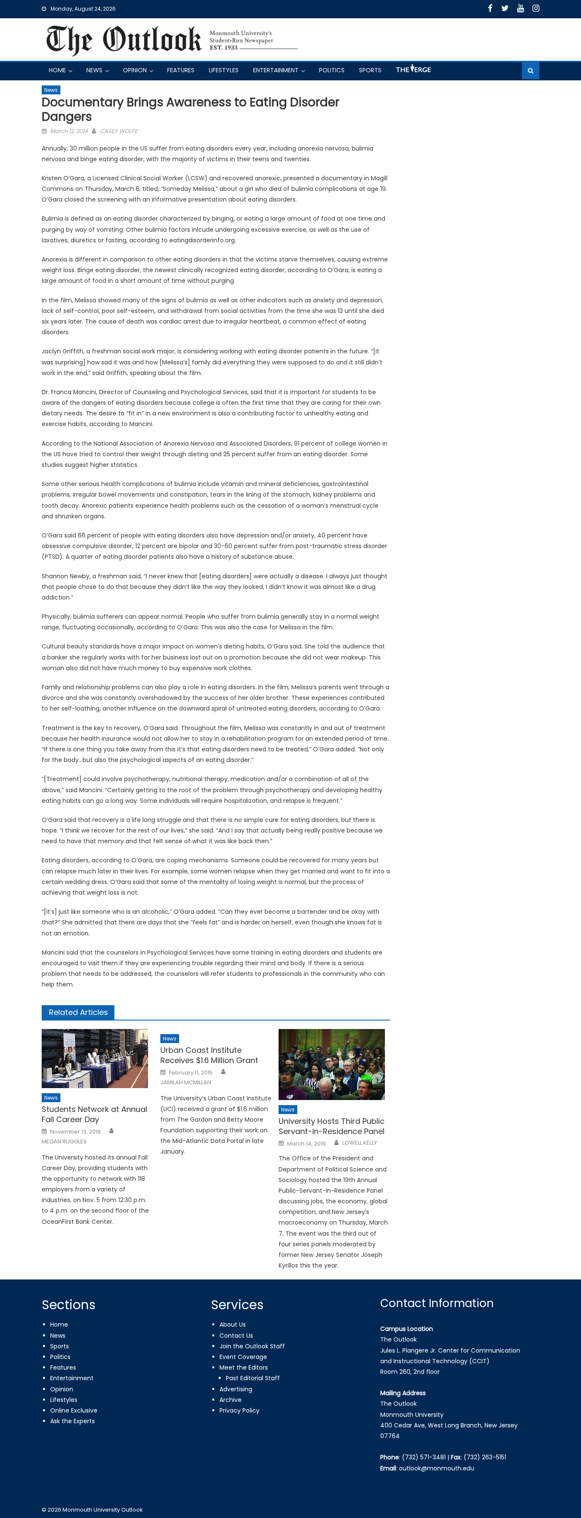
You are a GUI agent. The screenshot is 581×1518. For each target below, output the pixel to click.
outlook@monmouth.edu (436, 1468)
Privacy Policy (239, 1410)
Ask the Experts (72, 1421)
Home (57, 70)
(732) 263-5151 (485, 1457)
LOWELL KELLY (359, 1143)
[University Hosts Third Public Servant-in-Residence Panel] (334, 1064)
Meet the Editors (243, 1367)
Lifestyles (224, 70)
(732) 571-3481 (424, 1457)
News (94, 70)
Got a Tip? (413, 71)
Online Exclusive (73, 1410)
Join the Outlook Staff (252, 1346)
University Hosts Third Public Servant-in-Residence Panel (331, 1126)
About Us (232, 1324)
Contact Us (236, 1335)
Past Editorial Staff (253, 1378)
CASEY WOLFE (118, 131)
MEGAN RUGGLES (64, 1142)
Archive (230, 1400)
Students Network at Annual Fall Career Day (94, 1114)
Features (180, 70)
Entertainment (276, 70)
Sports (370, 70)
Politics (332, 70)
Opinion (135, 70)
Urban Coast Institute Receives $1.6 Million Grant (209, 1055)
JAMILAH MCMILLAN (185, 1082)
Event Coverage (243, 1357)
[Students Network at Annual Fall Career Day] (97, 1058)
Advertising (235, 1389)
